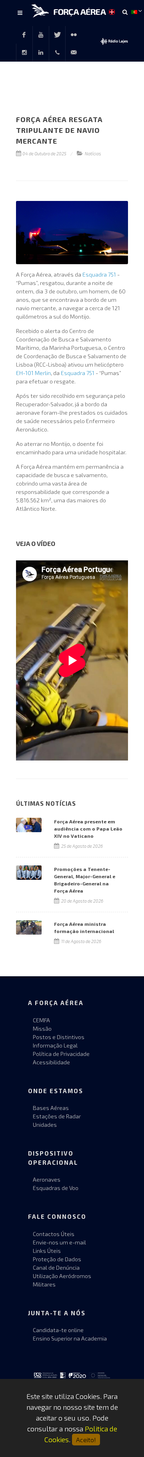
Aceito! (86, 1439)
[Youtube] (41, 35)
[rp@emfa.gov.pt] (74, 52)
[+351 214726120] (57, 52)
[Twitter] (57, 35)
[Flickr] (74, 35)
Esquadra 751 (99, 274)
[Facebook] (24, 35)
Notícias (93, 153)
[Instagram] (24, 52)
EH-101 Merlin (33, 372)
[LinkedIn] (41, 52)
